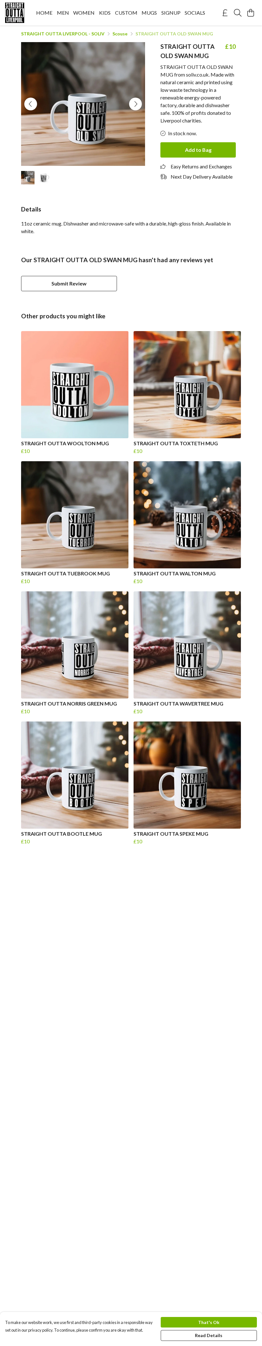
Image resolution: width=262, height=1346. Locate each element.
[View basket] (250, 12)
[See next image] (135, 104)
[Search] (237, 12)
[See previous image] (30, 104)
